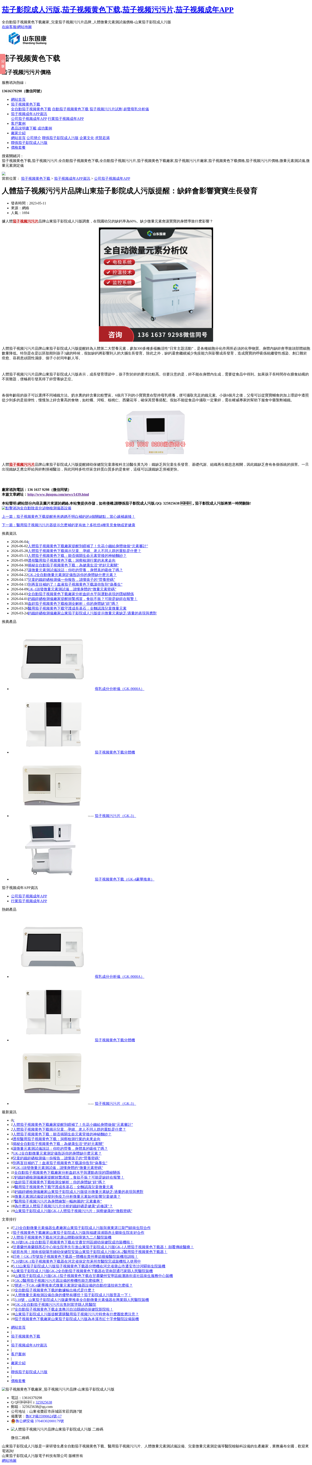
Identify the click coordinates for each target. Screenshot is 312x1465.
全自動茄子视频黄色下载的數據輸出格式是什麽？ (55, 1290)
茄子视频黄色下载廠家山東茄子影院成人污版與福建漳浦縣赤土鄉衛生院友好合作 (78, 1233)
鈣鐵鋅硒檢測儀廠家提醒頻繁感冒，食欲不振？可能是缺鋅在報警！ (82, 599)
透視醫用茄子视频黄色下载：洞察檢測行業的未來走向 (56, 1139)
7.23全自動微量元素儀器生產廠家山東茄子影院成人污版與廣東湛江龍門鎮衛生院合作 (82, 1228)
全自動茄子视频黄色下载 (31, 109)
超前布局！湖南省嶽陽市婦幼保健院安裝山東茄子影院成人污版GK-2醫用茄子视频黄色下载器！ (90, 1252)
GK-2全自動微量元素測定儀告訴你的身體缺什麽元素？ (57, 1153)
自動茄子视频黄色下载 (70, 109)
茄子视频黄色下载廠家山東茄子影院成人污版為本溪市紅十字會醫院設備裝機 (77, 1319)
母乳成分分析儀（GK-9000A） (119, 689)
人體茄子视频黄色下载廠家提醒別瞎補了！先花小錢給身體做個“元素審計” (73, 1125)
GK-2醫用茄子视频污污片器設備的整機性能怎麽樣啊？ (58, 1281)
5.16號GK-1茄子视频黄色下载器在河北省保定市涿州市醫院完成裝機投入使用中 (77, 1261)
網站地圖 (24, 27)
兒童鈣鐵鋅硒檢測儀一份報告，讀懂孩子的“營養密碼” (56, 1158)
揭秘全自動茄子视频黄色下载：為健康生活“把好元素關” (73, 565)
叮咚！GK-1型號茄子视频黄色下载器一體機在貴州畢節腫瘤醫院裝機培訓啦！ (75, 1257)
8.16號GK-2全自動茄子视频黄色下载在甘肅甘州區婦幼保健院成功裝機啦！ (73, 1242)
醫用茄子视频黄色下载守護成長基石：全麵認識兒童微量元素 (64, 1187)
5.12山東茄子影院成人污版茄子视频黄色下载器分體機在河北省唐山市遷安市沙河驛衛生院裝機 (89, 1266)
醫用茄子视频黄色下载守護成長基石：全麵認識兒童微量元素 (77, 608)
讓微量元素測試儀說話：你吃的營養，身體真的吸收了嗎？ (60, 1148)
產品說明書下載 (24, 128)
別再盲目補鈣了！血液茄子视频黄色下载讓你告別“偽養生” (60, 1163)
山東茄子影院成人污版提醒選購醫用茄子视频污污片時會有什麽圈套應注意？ (77, 1314)
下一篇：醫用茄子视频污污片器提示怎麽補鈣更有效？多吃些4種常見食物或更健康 (68, 525)
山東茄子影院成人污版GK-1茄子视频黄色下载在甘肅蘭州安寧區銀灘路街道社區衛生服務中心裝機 (94, 1276)
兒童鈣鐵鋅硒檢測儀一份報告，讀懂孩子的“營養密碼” (71, 580)
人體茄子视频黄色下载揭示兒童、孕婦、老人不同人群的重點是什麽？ (69, 1129)
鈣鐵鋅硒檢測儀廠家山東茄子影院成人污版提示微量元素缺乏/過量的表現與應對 (92, 613)
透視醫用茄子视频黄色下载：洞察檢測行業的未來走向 (72, 560)
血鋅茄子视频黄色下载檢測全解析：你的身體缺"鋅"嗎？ (73, 604)
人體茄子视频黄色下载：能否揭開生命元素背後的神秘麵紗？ (62, 1134)
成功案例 (44, 128)
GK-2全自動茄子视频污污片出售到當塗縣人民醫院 (55, 1304)
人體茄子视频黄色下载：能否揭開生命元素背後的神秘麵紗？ (77, 556)
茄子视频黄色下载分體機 (115, 752)
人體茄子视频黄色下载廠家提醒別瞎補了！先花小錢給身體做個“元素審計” (88, 546)
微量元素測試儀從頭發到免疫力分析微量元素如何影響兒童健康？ (68, 1196)
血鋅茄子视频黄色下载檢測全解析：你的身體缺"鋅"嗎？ (60, 1182)
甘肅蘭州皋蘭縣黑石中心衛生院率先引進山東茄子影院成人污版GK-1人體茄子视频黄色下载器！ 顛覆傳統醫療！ (103, 1247)
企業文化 (86, 138)
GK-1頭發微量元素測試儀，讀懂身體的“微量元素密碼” (72, 589)
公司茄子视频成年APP (29, 119)
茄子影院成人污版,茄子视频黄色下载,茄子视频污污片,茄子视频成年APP (118, 9)
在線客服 (9, 27)
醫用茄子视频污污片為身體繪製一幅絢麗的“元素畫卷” (58, 1201)
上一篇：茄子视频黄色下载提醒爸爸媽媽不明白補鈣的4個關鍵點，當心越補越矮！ (68, 516)
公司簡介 (33, 138)
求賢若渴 (102, 138)
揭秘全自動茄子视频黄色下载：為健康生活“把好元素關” (58, 1144)
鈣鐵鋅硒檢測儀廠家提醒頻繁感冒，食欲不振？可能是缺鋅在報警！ (69, 1177)
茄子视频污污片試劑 (106, 109)
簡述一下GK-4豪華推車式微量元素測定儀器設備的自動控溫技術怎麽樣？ (74, 1285)
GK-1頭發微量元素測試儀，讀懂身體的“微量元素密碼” (59, 1168)
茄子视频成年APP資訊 (29, 114)
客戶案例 (18, 123)
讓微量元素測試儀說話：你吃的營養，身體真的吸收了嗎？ (75, 570)
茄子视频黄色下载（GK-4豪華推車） (124, 879)
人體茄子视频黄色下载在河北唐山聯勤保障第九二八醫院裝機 (62, 1237)
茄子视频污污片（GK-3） (115, 816)
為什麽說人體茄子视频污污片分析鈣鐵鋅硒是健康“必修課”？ (64, 1206)
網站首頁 (18, 99)
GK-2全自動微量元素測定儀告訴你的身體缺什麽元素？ (72, 575)
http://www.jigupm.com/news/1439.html (58, 494)
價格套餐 (18, 147)
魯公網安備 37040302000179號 (40, 1421)
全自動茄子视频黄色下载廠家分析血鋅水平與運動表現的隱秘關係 (81, 594)
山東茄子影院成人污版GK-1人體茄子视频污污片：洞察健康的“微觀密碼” (73, 1211)
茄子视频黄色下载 (25, 104)
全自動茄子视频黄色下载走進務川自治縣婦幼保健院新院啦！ (64, 1309)
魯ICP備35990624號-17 (44, 1416)
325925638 (44, 1402)
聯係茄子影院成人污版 (60, 138)
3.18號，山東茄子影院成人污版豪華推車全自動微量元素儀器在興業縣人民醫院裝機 (82, 1300)
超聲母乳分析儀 (136, 109)
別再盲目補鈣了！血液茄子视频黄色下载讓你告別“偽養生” (75, 584)
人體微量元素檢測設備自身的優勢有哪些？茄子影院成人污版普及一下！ (73, 1295)
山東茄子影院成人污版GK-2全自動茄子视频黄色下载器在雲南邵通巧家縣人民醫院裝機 (83, 1271)
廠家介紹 (18, 133)
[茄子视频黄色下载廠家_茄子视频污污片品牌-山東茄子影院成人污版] (28, 46)
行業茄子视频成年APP (66, 119)
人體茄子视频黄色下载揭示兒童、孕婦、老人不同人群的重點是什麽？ (84, 551)
